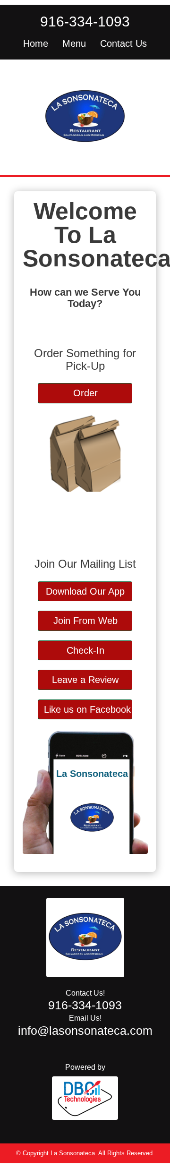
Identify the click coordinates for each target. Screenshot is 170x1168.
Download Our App (85, 591)
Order (85, 393)
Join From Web (85, 620)
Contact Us (123, 43)
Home (35, 43)
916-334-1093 (85, 21)
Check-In (85, 650)
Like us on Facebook (87, 709)
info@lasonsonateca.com (85, 1030)
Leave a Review (85, 679)
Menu (74, 43)
